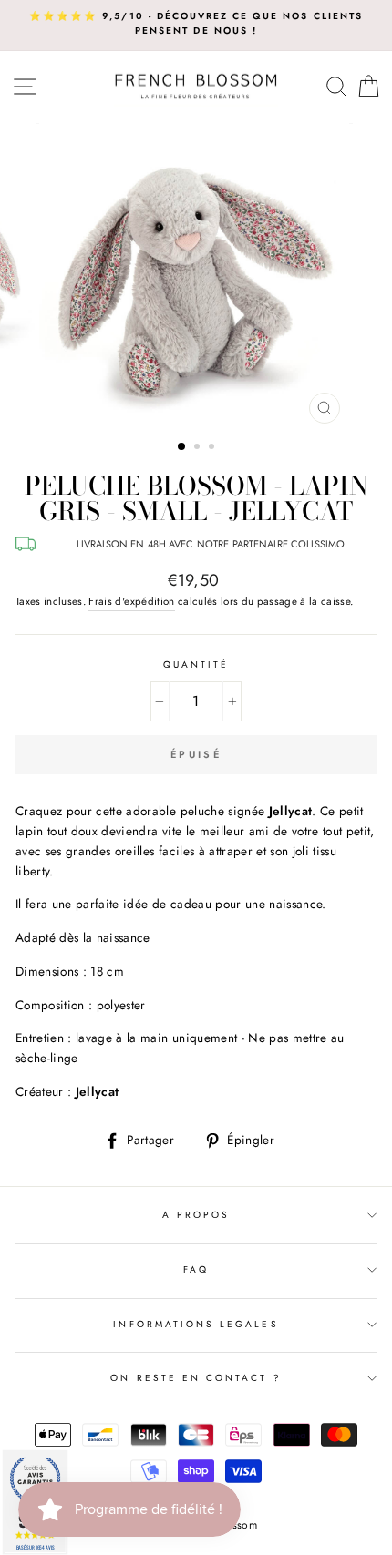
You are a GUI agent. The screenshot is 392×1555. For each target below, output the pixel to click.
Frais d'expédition (131, 601)
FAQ (196, 1269)
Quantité (196, 664)
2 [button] (198, 448)
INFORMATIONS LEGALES (195, 1324)
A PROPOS (196, 1215)
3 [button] (213, 448)
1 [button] (182, 447)
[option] (196, 24)
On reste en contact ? (195, 1378)
